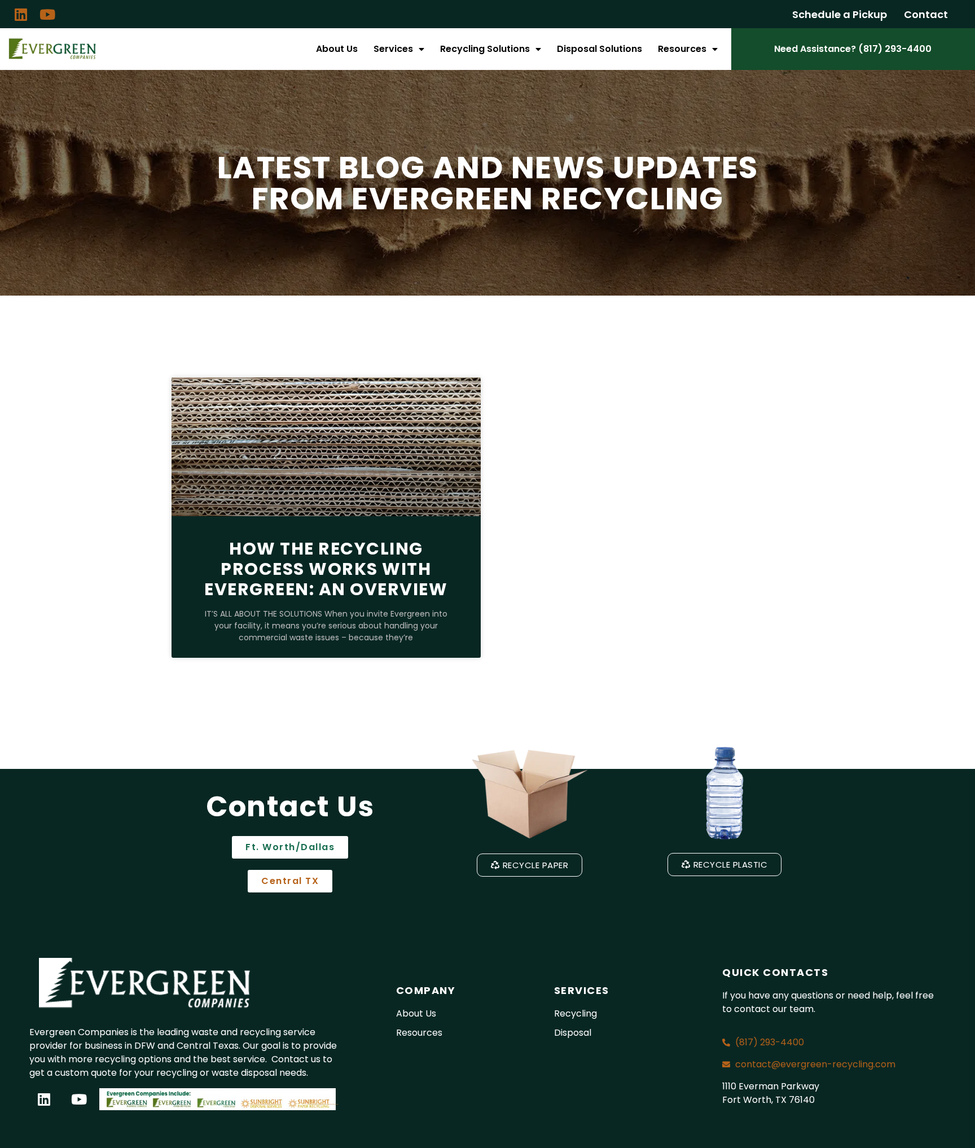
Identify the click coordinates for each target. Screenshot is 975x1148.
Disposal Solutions (599, 48)
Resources (682, 48)
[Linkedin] (21, 14)
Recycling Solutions (485, 48)
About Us (337, 48)
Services (393, 48)
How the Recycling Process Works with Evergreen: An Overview (325, 568)
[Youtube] (47, 14)
